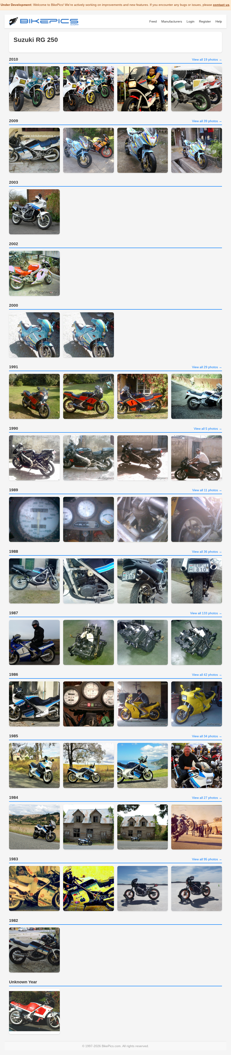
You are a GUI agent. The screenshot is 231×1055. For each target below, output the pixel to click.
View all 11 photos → (207, 490)
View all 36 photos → (207, 551)
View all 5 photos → (208, 428)
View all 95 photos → (207, 859)
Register (205, 21)
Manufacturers (171, 21)
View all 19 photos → (207, 59)
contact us (221, 5)
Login (190, 21)
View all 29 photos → (207, 367)
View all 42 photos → (207, 674)
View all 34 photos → (207, 736)
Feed (153, 21)
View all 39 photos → (207, 121)
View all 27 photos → (207, 797)
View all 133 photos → (206, 613)
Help (218, 21)
